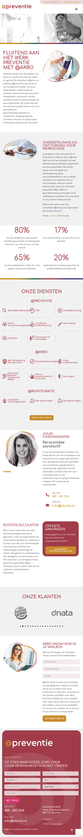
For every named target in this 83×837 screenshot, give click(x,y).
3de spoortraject (72, 401)
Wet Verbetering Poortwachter (16, 361)
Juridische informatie (21, 829)
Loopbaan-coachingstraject (17, 400)
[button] (76, 9)
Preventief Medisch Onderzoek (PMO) (14, 376)
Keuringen (68, 376)
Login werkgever (51, 2)
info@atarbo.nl (63, 505)
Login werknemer (72, 2)
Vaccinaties (69, 323)
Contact (35, 829)
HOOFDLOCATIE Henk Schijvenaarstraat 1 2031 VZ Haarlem (56, 810)
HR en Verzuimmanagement (19, 324)
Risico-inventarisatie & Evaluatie (43, 376)
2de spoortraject (44, 401)
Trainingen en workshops (42, 338)
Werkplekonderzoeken (19, 310)
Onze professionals (70, 361)
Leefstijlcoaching (72, 310)
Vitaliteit (12, 338)
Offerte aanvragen (53, 824)
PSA (37, 310)
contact (53, 216)
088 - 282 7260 (60, 496)
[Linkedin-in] (72, 830)
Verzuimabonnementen (48, 361)
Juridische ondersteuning (43, 324)
